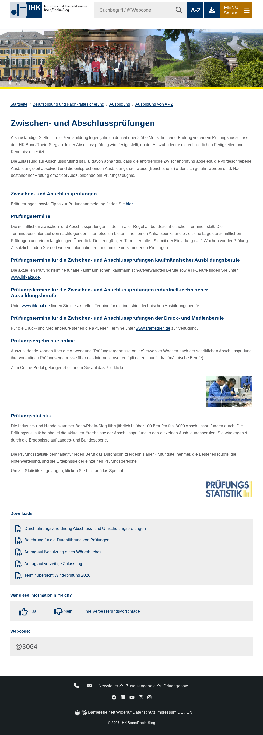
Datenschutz (144, 712)
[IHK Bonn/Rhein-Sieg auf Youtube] (132, 697)
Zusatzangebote (140, 686)
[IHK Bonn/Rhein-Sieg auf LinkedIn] (123, 697)
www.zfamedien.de (153, 328)
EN (189, 712)
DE (180, 712)
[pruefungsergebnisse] (229, 391)
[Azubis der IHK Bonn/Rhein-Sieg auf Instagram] (149, 697)
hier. (130, 204)
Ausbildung (119, 104)
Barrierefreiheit (101, 712)
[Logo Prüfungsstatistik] (229, 488)
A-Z (195, 10)
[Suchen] (179, 10)
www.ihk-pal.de (36, 306)
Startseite (18, 104)
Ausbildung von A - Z (154, 104)
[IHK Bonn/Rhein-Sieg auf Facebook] (114, 697)
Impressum (166, 712)
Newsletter (108, 686)
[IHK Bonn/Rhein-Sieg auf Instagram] (141, 697)
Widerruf (124, 712)
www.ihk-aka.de (25, 277)
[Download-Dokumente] (212, 10)
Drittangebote (175, 686)
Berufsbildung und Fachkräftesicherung (68, 104)
